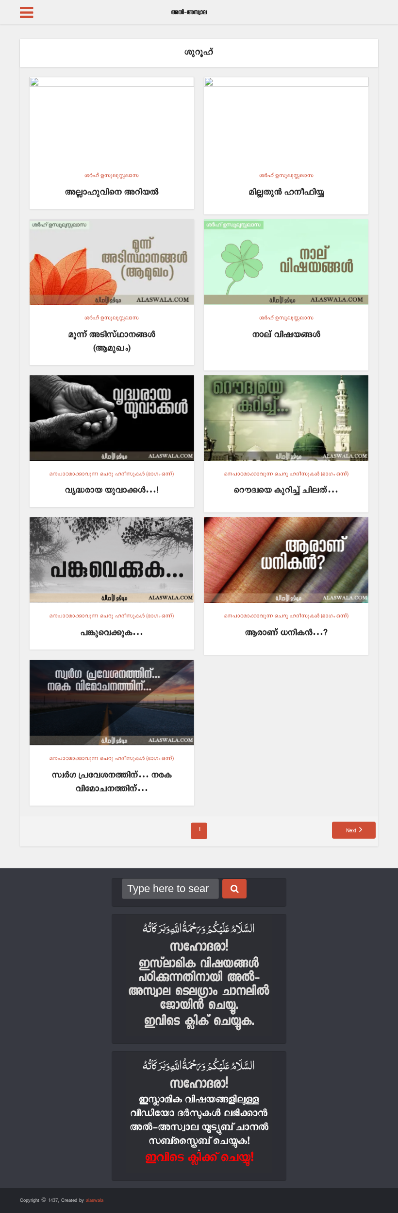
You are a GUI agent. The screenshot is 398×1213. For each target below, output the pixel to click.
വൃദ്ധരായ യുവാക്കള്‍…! (111, 490)
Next (351, 830)
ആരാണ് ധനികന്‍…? (286, 632)
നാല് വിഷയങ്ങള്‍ (286, 334)
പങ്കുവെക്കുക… (112, 632)
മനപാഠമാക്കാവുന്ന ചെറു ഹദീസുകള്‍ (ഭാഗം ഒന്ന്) (112, 474)
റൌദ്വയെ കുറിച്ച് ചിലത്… (286, 490)
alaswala (94, 1200)
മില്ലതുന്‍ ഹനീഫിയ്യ (286, 192)
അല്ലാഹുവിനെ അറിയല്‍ (112, 192)
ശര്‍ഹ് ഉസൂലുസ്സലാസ (111, 175)
